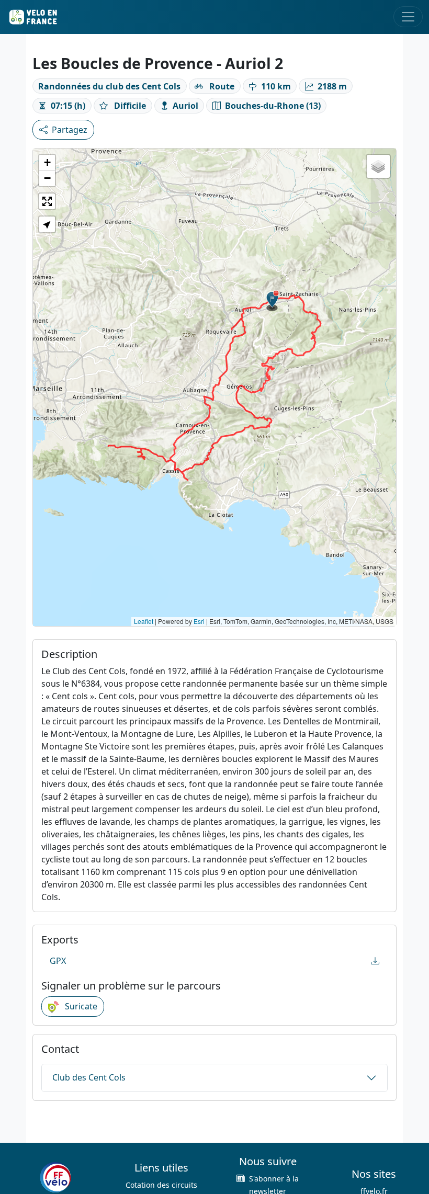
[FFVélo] (55, 1177)
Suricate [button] (80, 1006)
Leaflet (143, 621)
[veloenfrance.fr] (32, 17)
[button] (272, 300)
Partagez (69, 129)
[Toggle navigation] (408, 16)
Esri (199, 621)
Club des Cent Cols (89, 1077)
